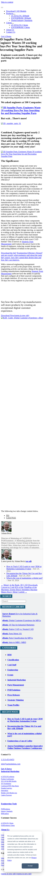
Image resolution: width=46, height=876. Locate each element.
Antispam (4, 863)
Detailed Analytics (6, 788)
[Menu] (2, 7)
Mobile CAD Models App (9, 793)
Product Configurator (7, 779)
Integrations (4, 790)
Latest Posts (11, 518)
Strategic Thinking (15, 700)
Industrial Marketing (16, 680)
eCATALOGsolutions (7, 777)
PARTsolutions (13, 690)
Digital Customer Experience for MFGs (21, 620)
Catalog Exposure (6, 795)
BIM (9, 655)
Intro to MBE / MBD (14, 642)
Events (10, 675)
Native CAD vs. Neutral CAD (18, 629)
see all (28, 561)
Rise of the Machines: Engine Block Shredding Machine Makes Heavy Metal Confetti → (19, 589)
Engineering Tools (9, 804)
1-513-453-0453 (7, 759)
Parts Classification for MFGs (17, 638)
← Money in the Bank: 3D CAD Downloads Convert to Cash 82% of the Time (19, 586)
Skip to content (7, 2)
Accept (30, 866)
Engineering (12, 670)
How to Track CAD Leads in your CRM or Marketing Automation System (24, 567)
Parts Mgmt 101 (12, 634)
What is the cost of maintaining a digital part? (24, 578)
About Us (5, 830)
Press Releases (13, 695)
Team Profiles (13, 705)
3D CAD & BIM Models (8, 781)
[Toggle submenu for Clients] (13, 23)
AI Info (3, 849)
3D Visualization (6, 783)
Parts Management (15, 685)
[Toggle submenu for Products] (14, 14)
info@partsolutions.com (10, 764)
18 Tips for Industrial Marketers (18, 625)
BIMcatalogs (5, 814)
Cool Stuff (11, 665)
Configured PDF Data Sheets (10, 786)
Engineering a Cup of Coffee (19, 741)
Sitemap (3, 846)
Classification (13, 660)
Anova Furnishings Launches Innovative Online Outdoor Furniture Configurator (25, 747)
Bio (7, 515)
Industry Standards (7, 811)
